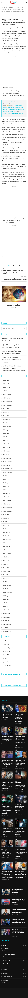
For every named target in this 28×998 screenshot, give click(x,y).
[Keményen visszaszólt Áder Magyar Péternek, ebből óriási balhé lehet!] (5, 922)
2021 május (6, 564)
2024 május (6, 440)
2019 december (7, 624)
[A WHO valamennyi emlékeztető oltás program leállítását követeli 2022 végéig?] (21, 754)
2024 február (6, 451)
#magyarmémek (14, 107)
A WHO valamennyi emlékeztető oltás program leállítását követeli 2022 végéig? (20, 763)
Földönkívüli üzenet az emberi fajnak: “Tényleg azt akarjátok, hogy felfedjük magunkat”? (20, 808)
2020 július (6, 599)
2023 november (7, 461)
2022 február (6, 532)
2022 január (6, 536)
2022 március (6, 529)
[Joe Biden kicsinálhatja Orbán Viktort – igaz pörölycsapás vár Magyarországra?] (7, 843)
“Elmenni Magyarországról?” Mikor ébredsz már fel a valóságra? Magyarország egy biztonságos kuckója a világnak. (7, 809)
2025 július (6, 408)
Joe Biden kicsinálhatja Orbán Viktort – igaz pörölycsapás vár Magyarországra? (6, 852)
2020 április (6, 610)
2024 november (7, 426)
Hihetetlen (10, 7)
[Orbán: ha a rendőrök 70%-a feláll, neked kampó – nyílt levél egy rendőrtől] (7, 731)
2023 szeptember (7, 468)
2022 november (7, 500)
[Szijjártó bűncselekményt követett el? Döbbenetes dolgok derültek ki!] (5, 912)
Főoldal (3, 7)
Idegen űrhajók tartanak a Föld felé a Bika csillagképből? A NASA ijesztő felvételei (20, 831)
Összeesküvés (7, 655)
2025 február (6, 419)
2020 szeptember (7, 592)
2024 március (6, 447)
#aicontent (20, 107)
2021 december (7, 539)
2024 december (7, 423)
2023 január (6, 497)
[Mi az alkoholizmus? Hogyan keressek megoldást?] (7, 708)
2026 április (6, 384)
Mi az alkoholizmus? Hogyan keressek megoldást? (6, 716)
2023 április (6, 486)
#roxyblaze (5, 109)
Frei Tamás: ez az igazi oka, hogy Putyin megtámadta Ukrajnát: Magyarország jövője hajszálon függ (7, 784)
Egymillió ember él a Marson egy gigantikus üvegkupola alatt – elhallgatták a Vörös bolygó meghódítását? (20, 785)
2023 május (6, 483)
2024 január (6, 454)
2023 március (6, 490)
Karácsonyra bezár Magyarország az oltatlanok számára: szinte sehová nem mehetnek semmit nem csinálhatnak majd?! (20, 741)
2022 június (6, 518)
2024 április (6, 444)
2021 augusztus (7, 553)
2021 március (6, 571)
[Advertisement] (14, 71)
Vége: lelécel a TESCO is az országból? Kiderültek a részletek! (19, 901)
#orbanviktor (6, 111)
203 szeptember (7, 631)
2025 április (6, 415)
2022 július (6, 514)
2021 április (6, 567)
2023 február (6, 493)
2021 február (6, 574)
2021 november (7, 543)
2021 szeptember (7, 550)
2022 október (6, 504)
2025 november (7, 394)
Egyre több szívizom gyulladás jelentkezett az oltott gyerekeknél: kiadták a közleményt (7, 874)
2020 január (6, 620)
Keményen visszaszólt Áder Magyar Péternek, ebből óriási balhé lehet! (18, 921)
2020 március (6, 613)
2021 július (6, 557)
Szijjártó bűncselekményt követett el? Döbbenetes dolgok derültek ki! (19, 911)
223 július (5, 627)
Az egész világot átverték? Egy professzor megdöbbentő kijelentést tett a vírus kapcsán (19, 718)
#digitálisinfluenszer (13, 109)
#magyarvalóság (7, 113)
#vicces (15, 105)
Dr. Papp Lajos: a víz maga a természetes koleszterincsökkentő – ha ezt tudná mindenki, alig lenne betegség (21, 853)
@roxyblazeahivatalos (8, 101)
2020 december (7, 582)
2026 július (6, 380)
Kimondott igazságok (9, 648)
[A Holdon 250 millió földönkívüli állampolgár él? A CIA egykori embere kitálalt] (7, 823)
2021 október (6, 546)
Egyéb (4, 641)
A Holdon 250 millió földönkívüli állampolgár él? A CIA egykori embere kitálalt (7, 831)
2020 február (6, 617)
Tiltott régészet (7, 665)
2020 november (7, 585)
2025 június (6, 412)
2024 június (6, 437)
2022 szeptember (7, 507)
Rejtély (5, 658)
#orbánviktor (21, 109)
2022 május (6, 521)
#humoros (19, 105)
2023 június (6, 479)
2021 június (6, 560)
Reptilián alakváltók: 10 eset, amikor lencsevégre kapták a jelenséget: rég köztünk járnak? (7, 763)
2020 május (6, 606)
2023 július (6, 476)
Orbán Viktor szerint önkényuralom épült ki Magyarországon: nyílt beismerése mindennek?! (13, 360)
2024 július (6, 433)
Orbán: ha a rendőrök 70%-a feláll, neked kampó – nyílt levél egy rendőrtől (7, 739)
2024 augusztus (7, 430)
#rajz (12, 113)
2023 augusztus (7, 472)
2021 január (6, 578)
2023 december (7, 458)
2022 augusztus (7, 511)
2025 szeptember (7, 401)
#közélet (12, 111)
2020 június (6, 603)
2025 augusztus (7, 405)
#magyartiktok (6, 107)
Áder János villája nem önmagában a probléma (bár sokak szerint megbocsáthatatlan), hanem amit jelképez (13, 368)
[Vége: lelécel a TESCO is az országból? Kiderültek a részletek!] (5, 902)
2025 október (6, 398)
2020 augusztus (7, 596)
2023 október (6, 465)
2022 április (6, 525)
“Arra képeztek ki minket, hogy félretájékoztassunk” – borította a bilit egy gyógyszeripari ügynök (20, 875)
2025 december (7, 391)
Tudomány (6, 669)
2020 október (6, 589)
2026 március (6, 387)
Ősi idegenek (6, 651)
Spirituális (5, 662)
